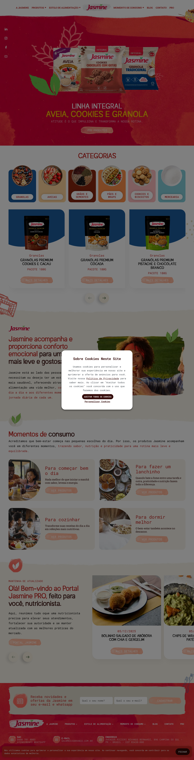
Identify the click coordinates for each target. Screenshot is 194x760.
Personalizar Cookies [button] (97, 401)
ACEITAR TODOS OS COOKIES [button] (97, 396)
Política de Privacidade (102, 378)
